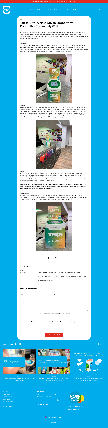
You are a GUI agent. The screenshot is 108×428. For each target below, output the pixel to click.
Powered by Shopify (54, 422)
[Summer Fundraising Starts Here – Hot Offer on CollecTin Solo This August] (54, 361)
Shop (31, 9)
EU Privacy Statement (8, 404)
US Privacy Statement (8, 406)
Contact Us (75, 9)
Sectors (38, 9)
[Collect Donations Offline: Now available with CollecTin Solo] (19, 361)
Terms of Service (70, 322)
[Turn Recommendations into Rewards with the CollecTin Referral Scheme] (88, 361)
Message (22, 302)
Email (55, 294)
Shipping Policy (6, 394)
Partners (56, 9)
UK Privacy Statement (8, 401)
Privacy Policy (59, 322)
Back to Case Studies (55, 335)
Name (21, 294)
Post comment (54, 317)
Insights (47, 9)
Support (66, 9)
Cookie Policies (6, 399)
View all (102, 344)
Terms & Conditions (7, 396)
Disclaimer (5, 409)
